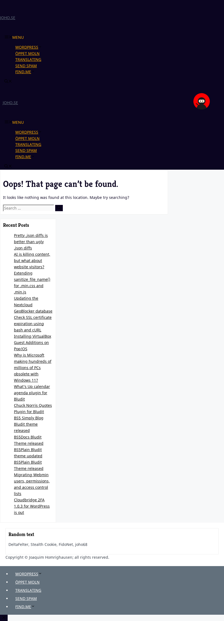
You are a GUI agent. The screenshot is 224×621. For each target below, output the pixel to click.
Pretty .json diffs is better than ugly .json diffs (31, 242)
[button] (42, 47)
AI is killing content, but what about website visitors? (32, 260)
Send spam (26, 65)
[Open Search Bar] (8, 81)
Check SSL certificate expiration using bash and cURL (33, 323)
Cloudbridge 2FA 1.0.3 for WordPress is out (32, 506)
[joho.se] (201, 108)
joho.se (7, 17)
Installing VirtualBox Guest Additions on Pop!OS (32, 342)
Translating (28, 59)
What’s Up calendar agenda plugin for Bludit (32, 393)
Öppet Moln (27, 53)
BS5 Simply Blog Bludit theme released (28, 424)
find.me (23, 71)
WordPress (26, 47)
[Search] (59, 208)
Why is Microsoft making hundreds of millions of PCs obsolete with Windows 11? (32, 367)
